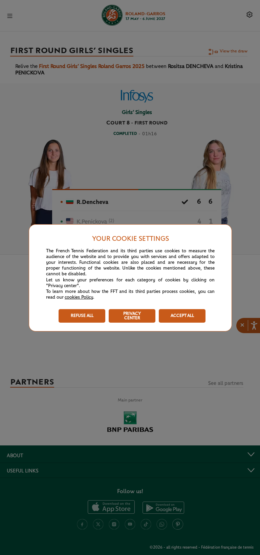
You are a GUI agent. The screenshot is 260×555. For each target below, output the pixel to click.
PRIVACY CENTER (132, 315)
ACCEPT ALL (182, 316)
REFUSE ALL (82, 316)
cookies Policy (79, 297)
